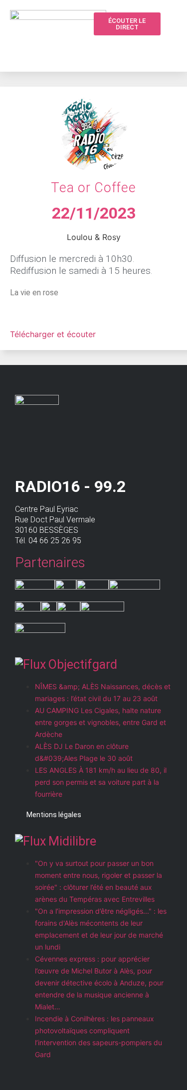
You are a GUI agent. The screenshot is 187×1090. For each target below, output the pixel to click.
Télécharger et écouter (53, 334)
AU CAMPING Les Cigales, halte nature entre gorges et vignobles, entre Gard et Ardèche (100, 722)
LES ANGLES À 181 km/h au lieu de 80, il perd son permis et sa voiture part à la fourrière (101, 782)
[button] (132, 48)
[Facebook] (151, 47)
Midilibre (72, 841)
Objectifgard (82, 664)
